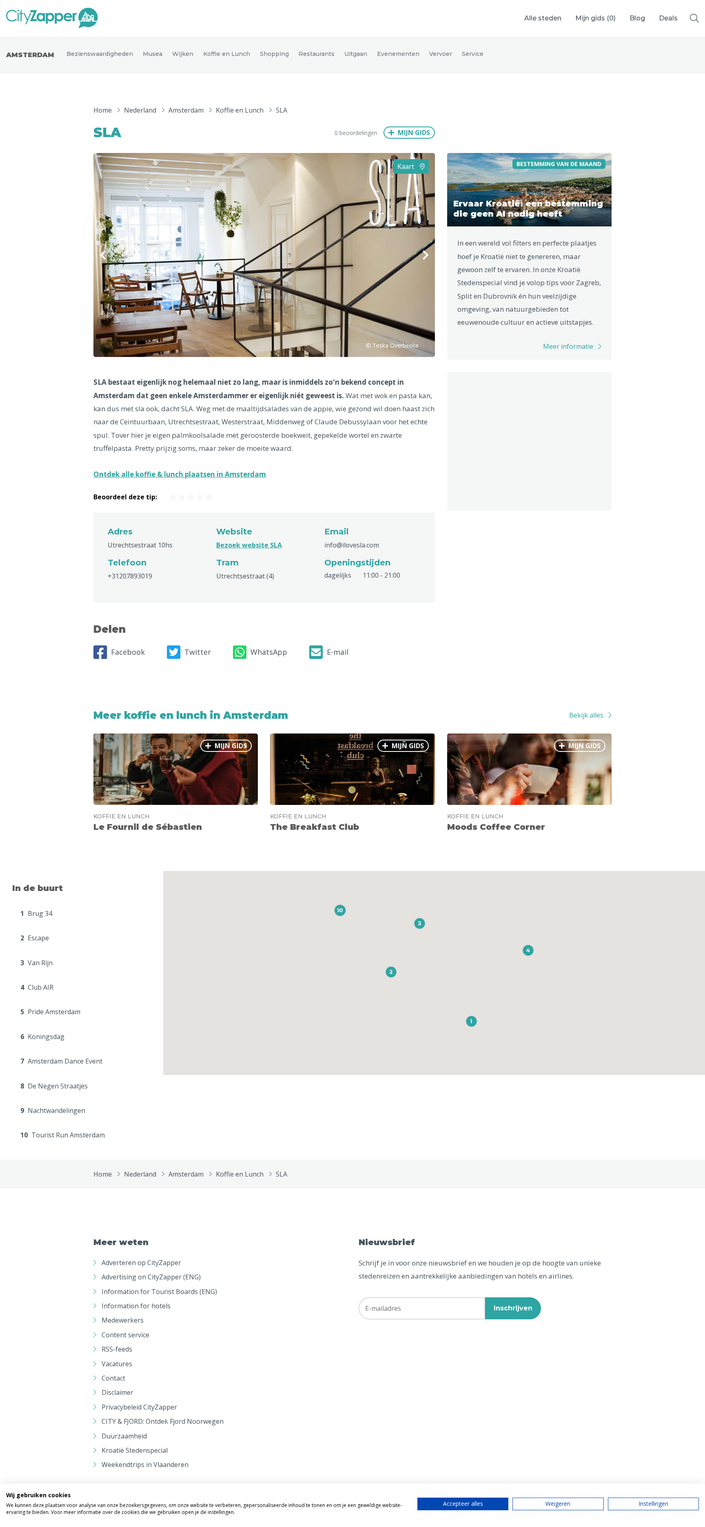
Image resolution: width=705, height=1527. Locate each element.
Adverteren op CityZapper (141, 1262)
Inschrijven (513, 1308)
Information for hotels (136, 1305)
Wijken (182, 54)
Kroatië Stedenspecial (135, 1450)
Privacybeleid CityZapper (139, 1407)
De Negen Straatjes (54, 1086)
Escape (34, 937)
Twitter (197, 652)
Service (472, 54)
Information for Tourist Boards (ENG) (159, 1291)
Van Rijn (36, 962)
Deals (668, 18)
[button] (471, 1021)
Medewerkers (123, 1320)
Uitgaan (355, 54)
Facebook (128, 652)
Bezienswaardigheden (100, 54)
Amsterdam (30, 55)
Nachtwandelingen (52, 1110)
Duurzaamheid (124, 1436)
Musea (152, 54)
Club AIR (36, 987)
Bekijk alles (586, 715)
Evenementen (398, 54)
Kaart (406, 166)
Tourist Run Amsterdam (62, 1134)
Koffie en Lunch (226, 54)
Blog (637, 18)
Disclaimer (117, 1392)
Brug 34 (36, 913)
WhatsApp (269, 652)
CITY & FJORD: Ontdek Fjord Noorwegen (163, 1421)
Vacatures (117, 1363)
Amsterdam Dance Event (61, 1061)
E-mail (337, 652)
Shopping (274, 54)
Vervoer (440, 54)
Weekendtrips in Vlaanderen (145, 1464)
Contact (113, 1378)
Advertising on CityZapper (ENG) (151, 1276)
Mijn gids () (595, 18)
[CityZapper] (52, 18)
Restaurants (317, 54)
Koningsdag (42, 1036)
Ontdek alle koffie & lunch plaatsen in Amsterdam (179, 474)
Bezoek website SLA (249, 545)
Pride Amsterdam (50, 1011)
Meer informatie (568, 346)
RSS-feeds (117, 1349)
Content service (125, 1334)
